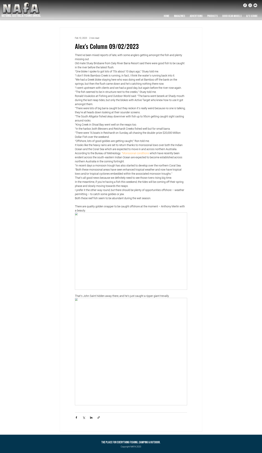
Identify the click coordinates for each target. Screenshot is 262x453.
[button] (179, 16)
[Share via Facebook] (76, 417)
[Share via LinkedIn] (91, 417)
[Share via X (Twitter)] (83, 417)
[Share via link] (98, 417)
